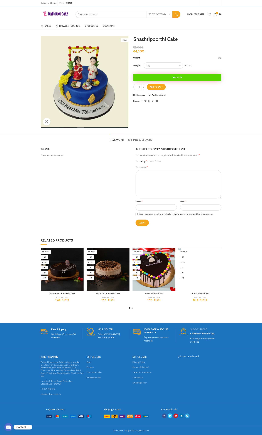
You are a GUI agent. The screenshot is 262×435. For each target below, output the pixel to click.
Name (139, 201)
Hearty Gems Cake (154, 293)
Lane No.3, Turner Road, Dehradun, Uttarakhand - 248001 (56, 382)
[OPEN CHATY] (8, 427)
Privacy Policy (139, 362)
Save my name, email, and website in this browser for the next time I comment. (176, 214)
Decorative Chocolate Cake (62, 293)
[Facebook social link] (202, 3)
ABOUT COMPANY (49, 357)
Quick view (81, 266)
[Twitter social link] (206, 3)
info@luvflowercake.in (51, 394)
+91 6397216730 (48, 389)
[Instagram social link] (210, 3)
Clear (189, 65)
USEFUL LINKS (94, 357)
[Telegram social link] (157, 101)
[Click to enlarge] (46, 121)
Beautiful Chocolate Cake (108, 293)
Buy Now (177, 77)
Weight (136, 65)
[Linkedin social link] (153, 101)
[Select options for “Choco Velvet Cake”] (219, 259)
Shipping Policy (140, 382)
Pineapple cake (94, 377)
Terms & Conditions (142, 372)
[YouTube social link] (214, 3)
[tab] (117, 138)
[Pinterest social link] (218, 3)
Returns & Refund (141, 367)
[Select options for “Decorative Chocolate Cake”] (81, 259)
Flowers (90, 367)
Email (183, 201)
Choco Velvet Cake (200, 293)
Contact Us (138, 377)
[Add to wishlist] (81, 252)
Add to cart (156, 87)
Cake (89, 362)
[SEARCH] (176, 14)
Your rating (141, 161)
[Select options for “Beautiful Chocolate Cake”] (127, 259)
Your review (142, 167)
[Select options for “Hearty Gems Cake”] (173, 259)
